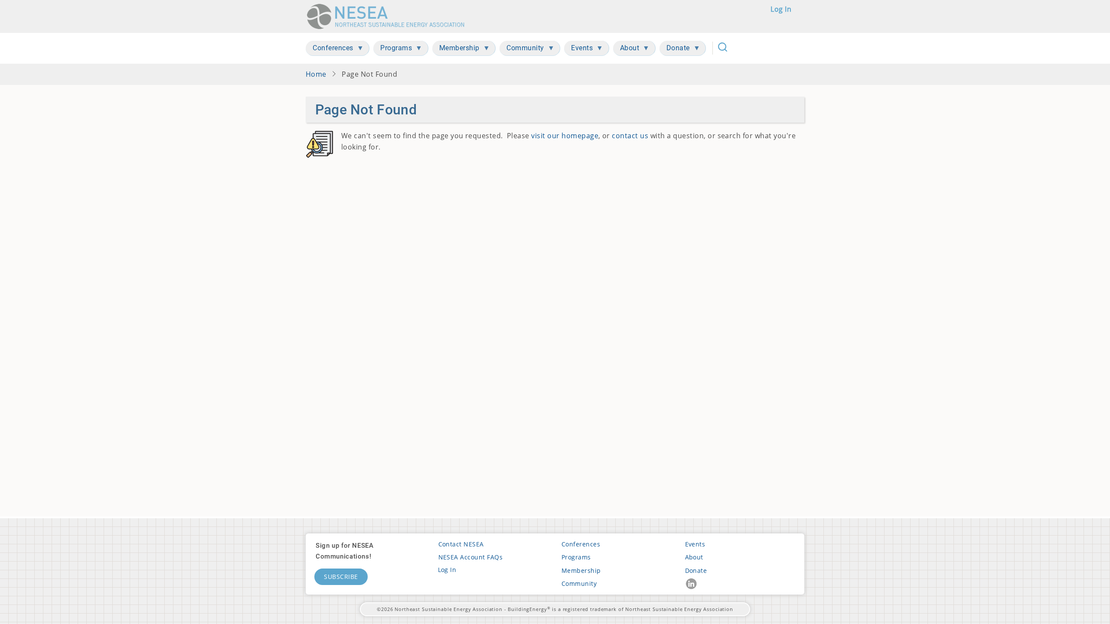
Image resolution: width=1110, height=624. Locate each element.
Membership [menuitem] (456, 49)
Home (316, 74)
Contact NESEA (461, 544)
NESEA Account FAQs (470, 557)
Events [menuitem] (578, 49)
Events (695, 544)
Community (579, 583)
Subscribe (341, 576)
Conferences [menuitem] (329, 49)
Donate (696, 570)
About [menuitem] (626, 49)
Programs (576, 557)
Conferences (581, 544)
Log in (780, 9)
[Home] (388, 16)
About (694, 557)
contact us (630, 135)
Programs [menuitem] (392, 49)
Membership (581, 570)
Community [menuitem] (522, 49)
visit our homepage (564, 135)
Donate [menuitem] (674, 49)
